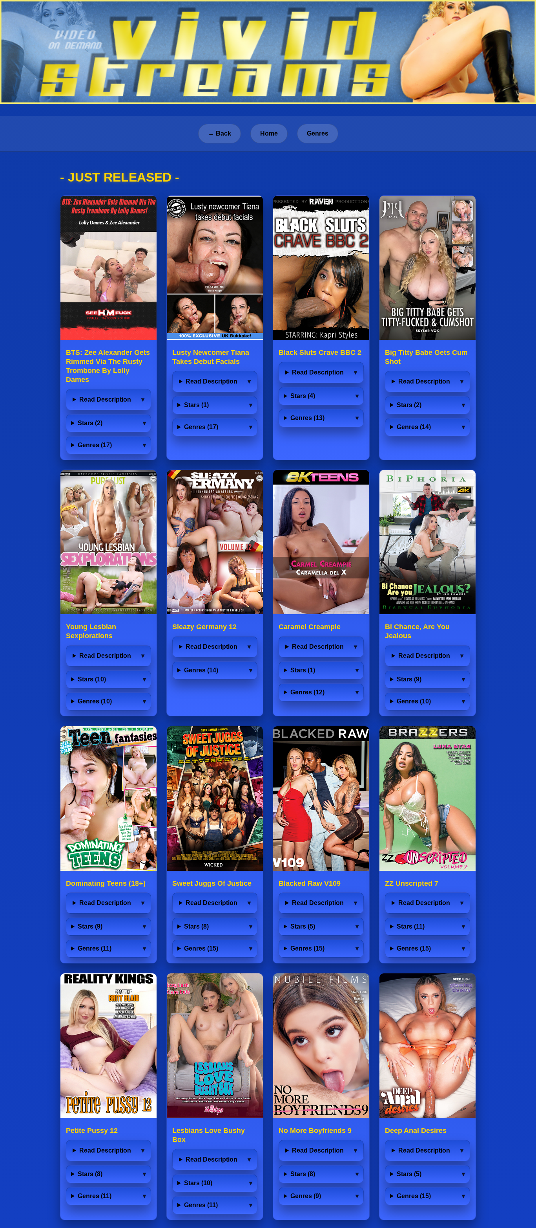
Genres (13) (307, 418)
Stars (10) (92, 679)
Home (269, 133)
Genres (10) (95, 701)
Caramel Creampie (310, 627)
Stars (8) (196, 926)
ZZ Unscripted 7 (411, 883)
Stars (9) (409, 679)
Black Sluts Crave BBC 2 (320, 352)
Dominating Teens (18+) (106, 883)
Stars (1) (196, 405)
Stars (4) (302, 396)
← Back (219, 133)
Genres (317, 133)
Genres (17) (95, 445)
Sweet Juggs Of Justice (212, 883)
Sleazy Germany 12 (204, 627)
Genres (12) (307, 692)
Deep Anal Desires (416, 1130)
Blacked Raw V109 (310, 883)
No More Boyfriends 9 (315, 1130)
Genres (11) (94, 948)
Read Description (105, 399)
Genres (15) (201, 948)
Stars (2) (90, 423)
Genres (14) (414, 427)
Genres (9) (305, 1196)
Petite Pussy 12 (92, 1130)
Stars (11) (411, 926)
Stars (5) (302, 926)
